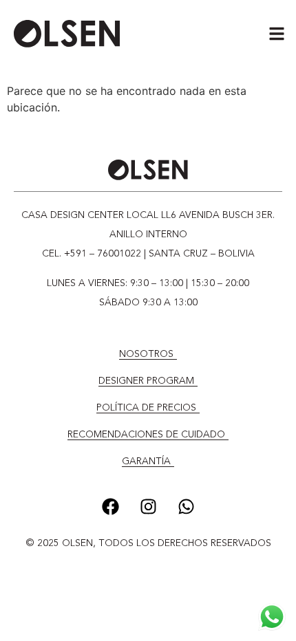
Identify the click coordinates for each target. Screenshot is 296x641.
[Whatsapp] (186, 506)
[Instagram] (148, 506)
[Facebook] (110, 506)
